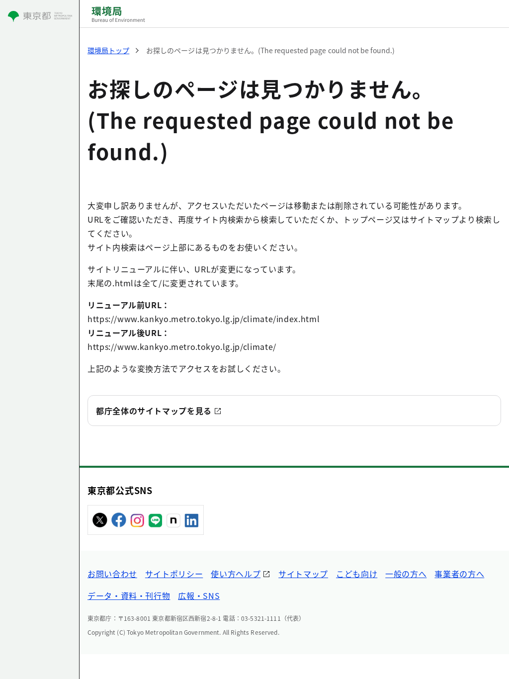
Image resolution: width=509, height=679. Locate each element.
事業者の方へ (459, 574)
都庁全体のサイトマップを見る (154, 411)
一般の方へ (405, 574)
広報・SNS (199, 595)
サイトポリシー (174, 574)
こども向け (356, 574)
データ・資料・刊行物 (128, 595)
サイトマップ (303, 574)
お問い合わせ (112, 574)
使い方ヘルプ (235, 574)
